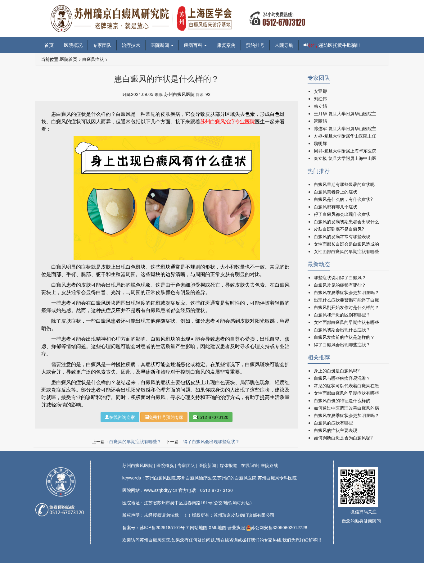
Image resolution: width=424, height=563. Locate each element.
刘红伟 (320, 98)
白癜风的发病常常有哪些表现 (342, 236)
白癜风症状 (93, 59)
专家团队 (102, 45)
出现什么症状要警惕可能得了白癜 (346, 300)
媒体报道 (228, 465)
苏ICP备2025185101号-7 (164, 527)
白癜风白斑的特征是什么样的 (342, 400)
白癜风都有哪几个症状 (335, 206)
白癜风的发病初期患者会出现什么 (346, 221)
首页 (49, 45)
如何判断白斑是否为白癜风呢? (343, 437)
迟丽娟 (320, 121)
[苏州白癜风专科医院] (178, 18)
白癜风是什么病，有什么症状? (343, 199)
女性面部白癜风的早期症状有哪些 (346, 251)
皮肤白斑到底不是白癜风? (339, 229)
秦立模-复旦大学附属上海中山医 (345, 158)
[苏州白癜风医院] (60, 482)
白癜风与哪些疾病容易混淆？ (342, 378)
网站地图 (198, 527)
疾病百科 (194, 45)
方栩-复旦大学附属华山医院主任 (345, 136)
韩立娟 (320, 106)
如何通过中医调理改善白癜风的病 (346, 408)
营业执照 (236, 527)
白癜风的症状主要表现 (335, 430)
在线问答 (249, 465)
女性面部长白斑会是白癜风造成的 (346, 244)
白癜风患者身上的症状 (335, 191)
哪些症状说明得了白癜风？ (340, 277)
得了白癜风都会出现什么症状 (342, 214)
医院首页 (68, 59)
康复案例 (226, 45)
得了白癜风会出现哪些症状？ (211, 441)
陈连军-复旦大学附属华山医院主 (345, 128)
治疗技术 (131, 45)
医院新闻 (160, 45)
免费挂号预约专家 (166, 417)
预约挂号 (255, 45)
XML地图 (217, 527)
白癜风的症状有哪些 (333, 423)
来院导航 (284, 45)
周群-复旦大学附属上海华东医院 (345, 151)
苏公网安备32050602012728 (279, 527)
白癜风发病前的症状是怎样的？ (344, 337)
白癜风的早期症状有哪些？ (135, 441)
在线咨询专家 (122, 417)
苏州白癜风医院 (179, 94)
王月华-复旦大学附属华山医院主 (345, 113)
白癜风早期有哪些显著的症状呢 (344, 184)
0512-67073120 (212, 417)
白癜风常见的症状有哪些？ (340, 285)
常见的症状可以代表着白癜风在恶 (346, 385)
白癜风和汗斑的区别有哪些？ (342, 314)
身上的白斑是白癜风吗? (337, 370)
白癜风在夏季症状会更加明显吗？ (346, 292)
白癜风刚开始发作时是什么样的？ (346, 307)
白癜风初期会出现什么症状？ (342, 329)
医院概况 (73, 45)
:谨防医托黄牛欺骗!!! (334, 45)
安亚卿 (320, 91)
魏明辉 (320, 143)
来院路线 (269, 465)
